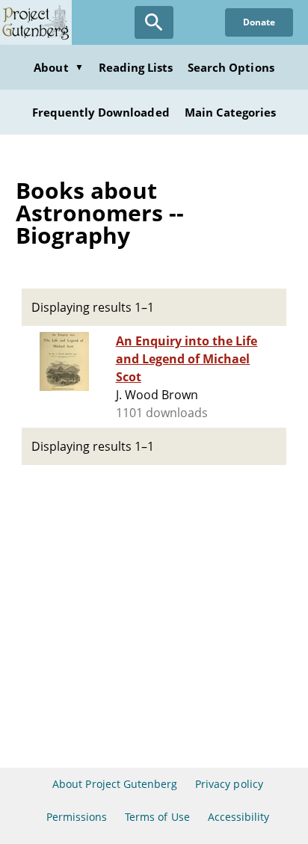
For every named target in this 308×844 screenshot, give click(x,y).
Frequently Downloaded (101, 112)
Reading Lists (136, 67)
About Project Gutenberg (114, 784)
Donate (259, 22)
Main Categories (231, 112)
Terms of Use (157, 817)
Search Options (231, 67)
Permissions (76, 817)
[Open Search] (154, 22)
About (58, 67)
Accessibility (239, 817)
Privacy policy (229, 784)
